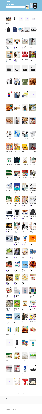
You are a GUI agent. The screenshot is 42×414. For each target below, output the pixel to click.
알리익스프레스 (26, 400)
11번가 (9, 25)
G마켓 (20, 25)
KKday (33, 400)
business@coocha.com (24, 410)
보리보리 (29, 400)
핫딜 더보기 (21, 394)
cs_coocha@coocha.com (17, 410)
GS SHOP (12, 25)
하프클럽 (6, 25)
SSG (18, 25)
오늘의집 (23, 25)
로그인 (31, 1)
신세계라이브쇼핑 (18, 401)
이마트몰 (14, 25)
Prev (5, 17)
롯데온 (25, 25)
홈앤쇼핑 (18, 400)
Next (36, 17)
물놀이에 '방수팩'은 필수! (10, 4)
